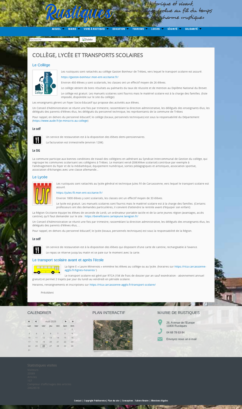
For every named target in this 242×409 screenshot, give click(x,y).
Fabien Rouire (142, 400)
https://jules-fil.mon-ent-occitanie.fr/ (79, 192)
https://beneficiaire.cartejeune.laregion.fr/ (111, 216)
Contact (78, 400)
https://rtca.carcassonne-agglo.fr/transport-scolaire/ (123, 284)
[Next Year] (73, 321)
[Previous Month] (36, 321)
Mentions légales (159, 400)
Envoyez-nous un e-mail (181, 339)
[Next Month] (66, 321)
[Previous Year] (29, 321)
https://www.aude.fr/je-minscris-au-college (60, 120)
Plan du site (113, 400)
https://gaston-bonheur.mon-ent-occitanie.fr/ (89, 77)
